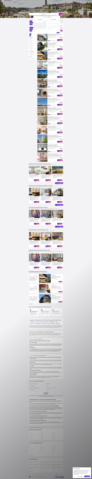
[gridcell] (43, 22)
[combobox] (35, 14)
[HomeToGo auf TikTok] (62, 477)
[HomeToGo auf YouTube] (59, 477)
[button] (44, 14)
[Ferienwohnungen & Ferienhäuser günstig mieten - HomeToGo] (2, 1)
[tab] (44, 17)
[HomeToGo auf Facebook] (57, 477)
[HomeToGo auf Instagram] (56, 477)
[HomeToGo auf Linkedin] (61, 477)
